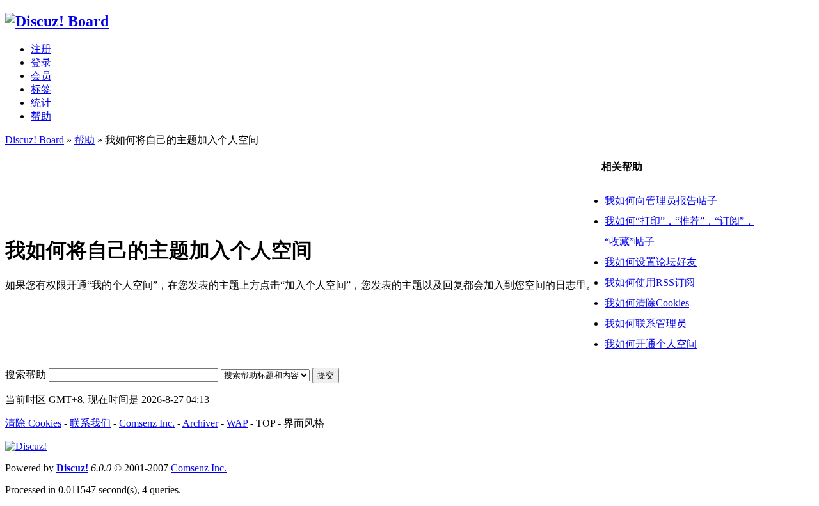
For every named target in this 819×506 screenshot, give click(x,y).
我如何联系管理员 (646, 323)
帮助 (41, 116)
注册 (41, 48)
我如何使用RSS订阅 (650, 282)
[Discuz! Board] (57, 21)
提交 (325, 375)
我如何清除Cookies (647, 302)
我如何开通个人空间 (651, 343)
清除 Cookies (33, 423)
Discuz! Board (34, 139)
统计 (41, 102)
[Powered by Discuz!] (26, 446)
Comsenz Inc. (147, 423)
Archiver (200, 423)
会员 (41, 75)
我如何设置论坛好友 (651, 262)
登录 (41, 62)
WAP (237, 423)
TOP (265, 423)
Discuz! (72, 468)
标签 (41, 89)
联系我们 (90, 423)
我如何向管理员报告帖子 (661, 200)
